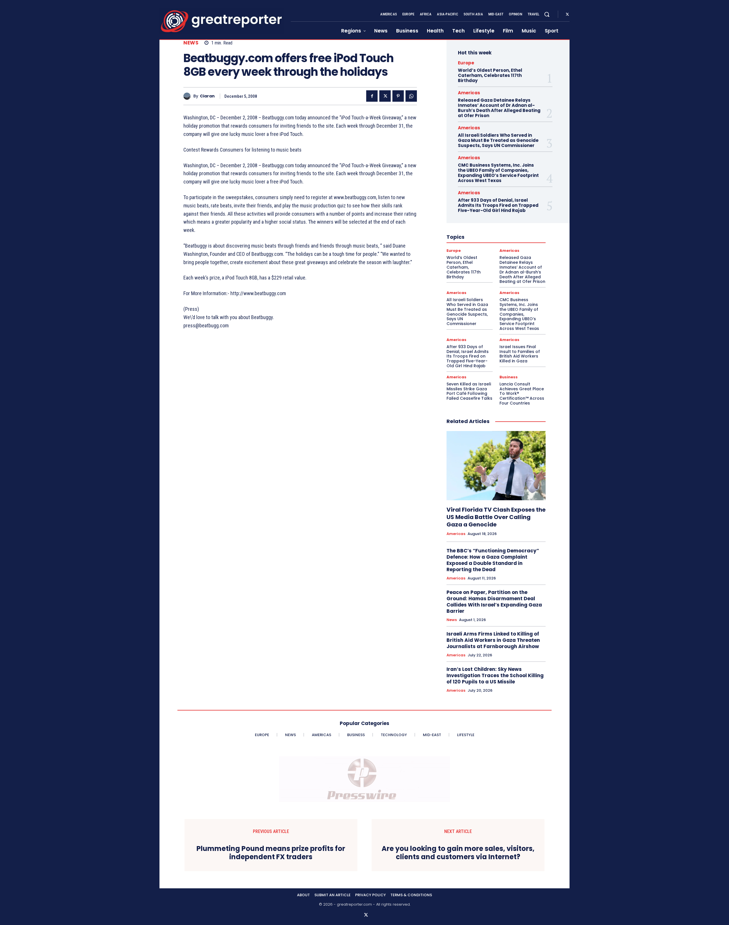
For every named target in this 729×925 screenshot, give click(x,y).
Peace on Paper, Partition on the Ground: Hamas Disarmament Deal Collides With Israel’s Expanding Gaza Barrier (494, 601)
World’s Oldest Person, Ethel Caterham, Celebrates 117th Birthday (490, 75)
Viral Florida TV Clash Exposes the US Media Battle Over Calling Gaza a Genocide (496, 517)
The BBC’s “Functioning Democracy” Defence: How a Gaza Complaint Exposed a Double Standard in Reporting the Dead (493, 560)
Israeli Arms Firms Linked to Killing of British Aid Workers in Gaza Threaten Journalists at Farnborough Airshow (493, 640)
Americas (469, 93)
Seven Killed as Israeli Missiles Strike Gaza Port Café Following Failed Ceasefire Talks (469, 391)
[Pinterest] (398, 96)
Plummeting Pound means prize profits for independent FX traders (270, 853)
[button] (547, 14)
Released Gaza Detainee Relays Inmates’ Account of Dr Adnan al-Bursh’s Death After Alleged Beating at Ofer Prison (499, 108)
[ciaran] (188, 96)
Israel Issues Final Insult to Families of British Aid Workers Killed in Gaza (519, 354)
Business (508, 377)
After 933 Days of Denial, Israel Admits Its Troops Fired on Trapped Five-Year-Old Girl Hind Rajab (498, 205)
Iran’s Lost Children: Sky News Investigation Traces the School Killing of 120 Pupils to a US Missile (495, 675)
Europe (466, 63)
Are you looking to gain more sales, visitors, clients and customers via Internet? (458, 853)
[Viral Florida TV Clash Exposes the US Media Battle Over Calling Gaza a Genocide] (496, 466)
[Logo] (221, 21)
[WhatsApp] (411, 96)
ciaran (207, 96)
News (190, 42)
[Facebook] (372, 96)
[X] (567, 14)
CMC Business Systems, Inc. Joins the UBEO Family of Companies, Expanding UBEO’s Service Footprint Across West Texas (498, 172)
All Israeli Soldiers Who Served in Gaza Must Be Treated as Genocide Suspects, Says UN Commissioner (498, 140)
